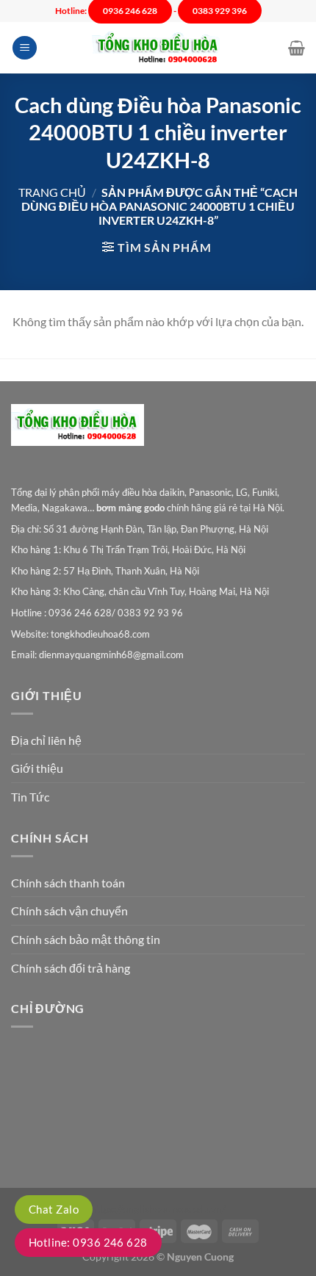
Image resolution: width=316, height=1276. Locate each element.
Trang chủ (52, 192)
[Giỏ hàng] (296, 48)
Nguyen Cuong (200, 1256)
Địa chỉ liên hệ (46, 740)
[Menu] (24, 48)
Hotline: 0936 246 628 (88, 1242)
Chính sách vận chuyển (69, 911)
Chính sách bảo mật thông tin (85, 939)
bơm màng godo (130, 507)
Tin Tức (30, 797)
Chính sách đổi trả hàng (70, 968)
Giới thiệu (37, 768)
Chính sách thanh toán (68, 883)
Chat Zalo (54, 1209)
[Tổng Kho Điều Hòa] (158, 48)
